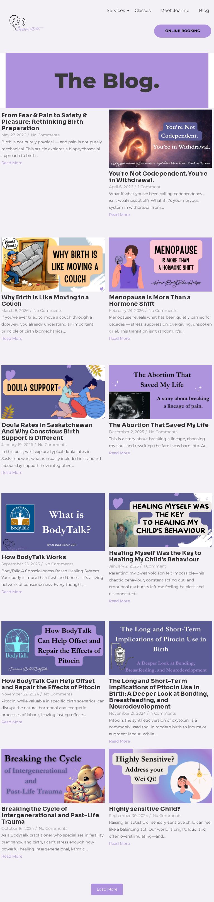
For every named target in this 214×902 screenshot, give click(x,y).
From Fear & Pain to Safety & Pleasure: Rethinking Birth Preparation (44, 122)
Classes (143, 10)
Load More (107, 889)
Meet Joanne (174, 10)
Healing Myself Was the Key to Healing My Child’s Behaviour (155, 556)
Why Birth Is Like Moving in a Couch (45, 300)
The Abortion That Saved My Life (159, 425)
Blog (204, 10)
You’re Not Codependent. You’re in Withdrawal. (158, 177)
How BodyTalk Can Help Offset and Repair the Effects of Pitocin (51, 684)
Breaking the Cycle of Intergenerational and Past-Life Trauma (50, 815)
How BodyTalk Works (33, 557)
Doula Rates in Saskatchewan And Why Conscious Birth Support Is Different (46, 431)
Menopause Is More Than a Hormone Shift (150, 300)
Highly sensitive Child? (145, 809)
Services (116, 10)
